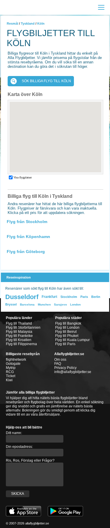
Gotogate (13, 364)
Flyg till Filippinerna (21, 344)
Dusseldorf (21, 297)
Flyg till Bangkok (68, 323)
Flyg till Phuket (66, 336)
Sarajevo (60, 304)
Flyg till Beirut (66, 332)
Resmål (12, 23)
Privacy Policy (65, 368)
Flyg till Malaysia (19, 332)
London (75, 304)
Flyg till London (67, 327)
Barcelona (27, 304)
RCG (10, 372)
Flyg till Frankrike (19, 336)
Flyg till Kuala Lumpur (72, 340)
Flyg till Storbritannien (23, 327)
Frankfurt (49, 297)
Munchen (44, 304)
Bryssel (11, 304)
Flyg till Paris (65, 344)
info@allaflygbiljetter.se (72, 372)
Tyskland (28, 23)
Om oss (60, 359)
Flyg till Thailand (19, 323)
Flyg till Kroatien (18, 340)
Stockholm (68, 296)
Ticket (10, 376)
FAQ (57, 364)
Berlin (95, 296)
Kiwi (9, 380)
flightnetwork (16, 359)
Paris (84, 296)
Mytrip (11, 368)
